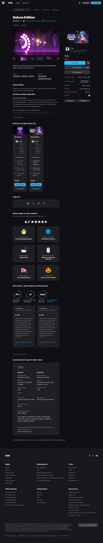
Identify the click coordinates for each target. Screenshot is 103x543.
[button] (36, 117)
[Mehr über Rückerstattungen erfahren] (89, 81)
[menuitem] (37, 9)
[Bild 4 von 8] (48, 59)
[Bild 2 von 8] (31, 59)
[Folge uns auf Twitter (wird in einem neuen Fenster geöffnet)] (33, 203)
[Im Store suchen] (14, 9)
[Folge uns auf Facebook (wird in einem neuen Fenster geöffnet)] (44, 203)
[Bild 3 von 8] (40, 59)
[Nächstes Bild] (58, 58)
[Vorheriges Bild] (14, 58)
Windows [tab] (20, 367)
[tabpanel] (36, 385)
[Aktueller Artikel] (23, 59)
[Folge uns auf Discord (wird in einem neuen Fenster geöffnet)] (28, 203)
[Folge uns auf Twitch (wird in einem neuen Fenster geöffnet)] (39, 203)
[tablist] (36, 367)
